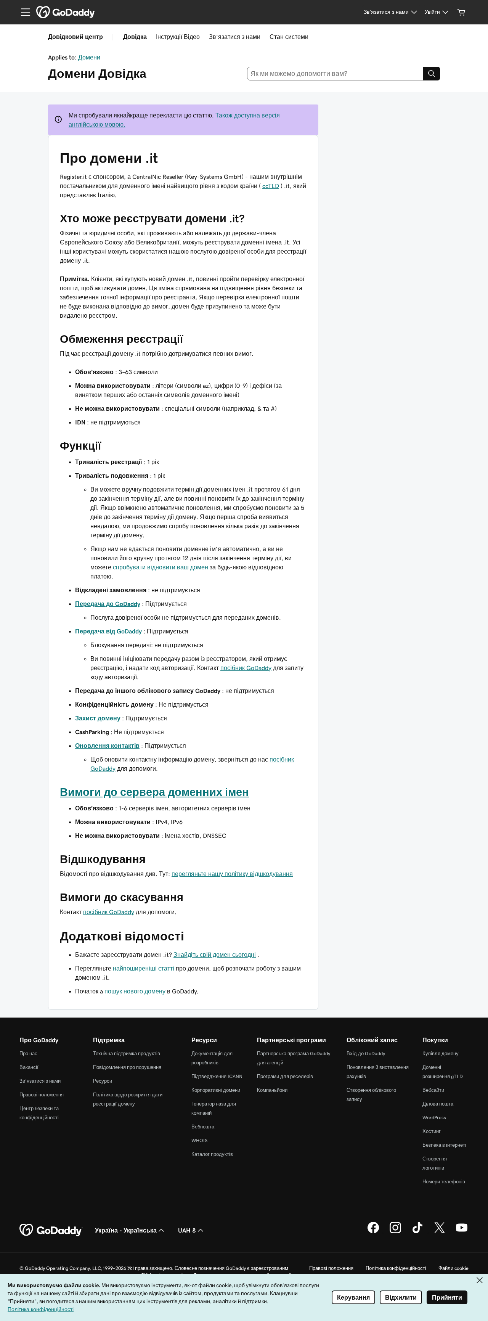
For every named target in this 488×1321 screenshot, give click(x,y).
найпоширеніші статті (143, 968)
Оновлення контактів (107, 745)
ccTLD (270, 186)
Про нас (28, 1053)
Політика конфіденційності (396, 1268)
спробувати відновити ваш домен (160, 567)
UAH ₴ (187, 1230)
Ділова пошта (437, 1103)
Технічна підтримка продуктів (126, 1053)
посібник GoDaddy (245, 668)
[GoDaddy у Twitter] (439, 1232)
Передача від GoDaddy (108, 631)
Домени (89, 57)
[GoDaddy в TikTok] (417, 1232)
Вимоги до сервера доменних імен (154, 792)
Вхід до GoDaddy (366, 1053)
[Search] (431, 73)
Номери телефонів (443, 1181)
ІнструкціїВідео (178, 37)
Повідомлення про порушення (127, 1067)
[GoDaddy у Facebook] (373, 1232)
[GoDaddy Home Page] (51, 1230)
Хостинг (431, 1131)
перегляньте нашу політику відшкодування (232, 874)
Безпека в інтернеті (444, 1145)
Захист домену (97, 718)
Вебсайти (433, 1090)
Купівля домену (440, 1053)
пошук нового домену (134, 991)
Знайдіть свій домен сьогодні (214, 954)
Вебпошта (202, 1126)
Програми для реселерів (285, 1076)
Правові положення (41, 1094)
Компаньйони (272, 1090)
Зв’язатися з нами (234, 37)
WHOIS (199, 1140)
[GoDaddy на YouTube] (462, 1232)
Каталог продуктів (212, 1154)
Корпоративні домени (215, 1090)
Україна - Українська (126, 1230)
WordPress (434, 1117)
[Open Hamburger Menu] (22, 12)
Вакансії (29, 1067)
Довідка (135, 37)
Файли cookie (453, 1268)
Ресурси (102, 1080)
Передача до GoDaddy (107, 604)
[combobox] (335, 73)
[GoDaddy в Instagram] (395, 1232)
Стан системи (289, 37)
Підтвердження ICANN (216, 1076)
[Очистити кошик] (461, 12)
